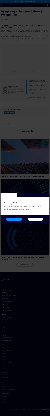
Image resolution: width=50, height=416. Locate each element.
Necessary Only (35, 219)
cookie (16, 209)
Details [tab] (25, 195)
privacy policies (25, 209)
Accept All (14, 219)
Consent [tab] (9, 195)
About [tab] (41, 195)
